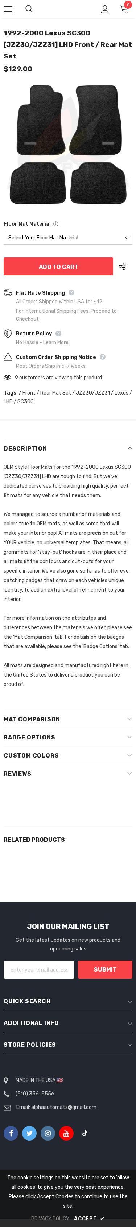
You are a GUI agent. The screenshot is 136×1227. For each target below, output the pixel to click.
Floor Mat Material (27, 224)
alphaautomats (69, 9)
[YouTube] (66, 1133)
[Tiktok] (85, 1133)
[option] (68, 144)
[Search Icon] (36, 9)
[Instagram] (48, 1133)
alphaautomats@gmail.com (63, 1107)
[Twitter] (29, 1133)
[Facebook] (11, 1133)
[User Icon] (105, 9)
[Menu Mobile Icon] (8, 9)
